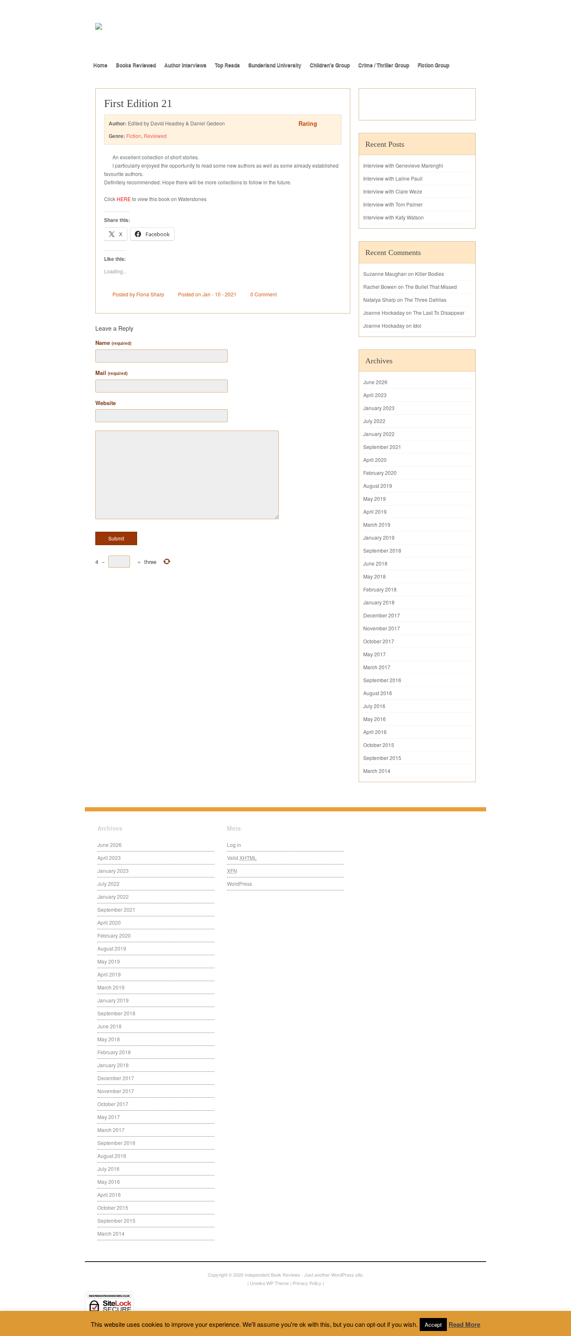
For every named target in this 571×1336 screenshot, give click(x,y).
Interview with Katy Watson (393, 217)
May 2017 (374, 654)
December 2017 (381, 615)
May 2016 (374, 718)
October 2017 (378, 641)
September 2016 (382, 679)
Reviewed (155, 135)
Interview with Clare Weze (392, 191)
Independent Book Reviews (272, 1274)
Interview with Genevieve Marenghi (403, 165)
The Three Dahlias (425, 299)
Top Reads (227, 65)
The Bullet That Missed (431, 286)
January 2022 (379, 433)
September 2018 (382, 550)
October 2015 (378, 744)
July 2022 (374, 420)
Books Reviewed (136, 65)
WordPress (239, 883)
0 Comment (263, 294)
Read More (464, 1324)
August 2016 (377, 692)
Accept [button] (433, 1324)
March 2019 (376, 524)
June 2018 (375, 563)
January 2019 (379, 537)
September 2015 (382, 757)
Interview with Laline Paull (393, 178)
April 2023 (375, 394)
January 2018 (379, 602)
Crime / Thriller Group (383, 65)
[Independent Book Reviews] (189, 40)
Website (105, 403)
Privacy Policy (307, 1283)
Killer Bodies (429, 273)
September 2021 (382, 446)
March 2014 (376, 770)
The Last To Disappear (438, 312)
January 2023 (379, 407)
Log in (234, 844)
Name (113, 343)
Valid (242, 857)
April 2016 (375, 731)
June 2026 (375, 381)
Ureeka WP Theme (269, 1283)
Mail (111, 373)
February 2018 (380, 589)
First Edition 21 (138, 103)
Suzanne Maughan (385, 273)
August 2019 (377, 485)
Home (100, 65)
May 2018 (374, 576)
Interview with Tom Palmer (393, 204)
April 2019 (375, 511)
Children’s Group (330, 65)
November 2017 (381, 628)
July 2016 (374, 705)
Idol (417, 325)
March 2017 (376, 667)
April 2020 (375, 459)
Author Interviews (185, 65)
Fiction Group (433, 65)
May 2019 (374, 498)
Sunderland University (274, 65)
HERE (124, 198)
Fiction (133, 135)
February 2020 (380, 472)
